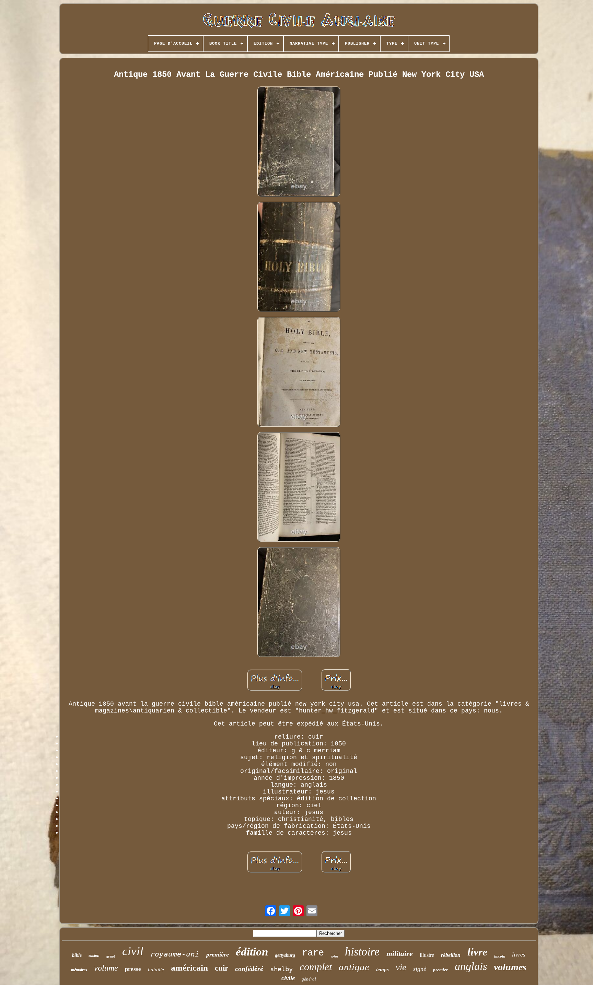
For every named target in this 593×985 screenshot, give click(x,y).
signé (419, 968)
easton (94, 955)
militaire (399, 953)
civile (288, 978)
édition (252, 952)
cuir (221, 968)
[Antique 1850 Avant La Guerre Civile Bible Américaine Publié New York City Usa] (299, 142)
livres (518, 954)
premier (440, 969)
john (334, 956)
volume (106, 967)
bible (77, 955)
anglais (471, 966)
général (309, 979)
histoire (362, 951)
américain (189, 967)
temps (382, 969)
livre (477, 952)
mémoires (79, 969)
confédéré (249, 968)
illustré (427, 955)
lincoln (499, 956)
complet (316, 966)
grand (110, 956)
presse (133, 969)
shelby (281, 969)
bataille (156, 969)
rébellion (451, 955)
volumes (510, 967)
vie (401, 967)
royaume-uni (174, 954)
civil (132, 951)
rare (313, 953)
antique (354, 966)
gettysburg (285, 955)
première (217, 954)
